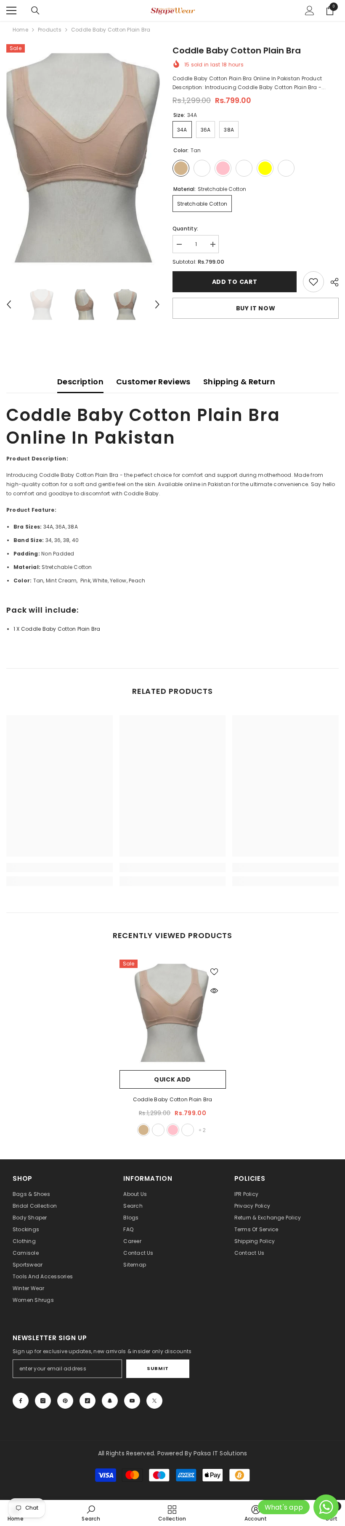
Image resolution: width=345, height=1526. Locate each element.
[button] (9, 304)
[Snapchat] (110, 1401)
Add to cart (234, 282)
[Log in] (309, 10)
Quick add (172, 1079)
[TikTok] (88, 1401)
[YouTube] (132, 1401)
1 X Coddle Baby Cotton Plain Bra (57, 628)
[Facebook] (21, 1401)
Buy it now (256, 308)
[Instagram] (43, 1401)
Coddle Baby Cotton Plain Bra (172, 1099)
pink (173, 1130)
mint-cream (158, 1130)
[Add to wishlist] (214, 971)
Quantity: (185, 228)
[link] (313, 281)
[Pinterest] (65, 1401)
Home (20, 29)
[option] (83, 157)
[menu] (11, 10)
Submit (157, 1368)
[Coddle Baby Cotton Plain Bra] (172, 1013)
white (187, 1130)
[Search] (35, 10)
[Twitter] (154, 1401)
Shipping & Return (239, 381)
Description (80, 381)
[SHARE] (331, 282)
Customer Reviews (153, 381)
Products (49, 29)
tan (143, 1130)
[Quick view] (214, 990)
